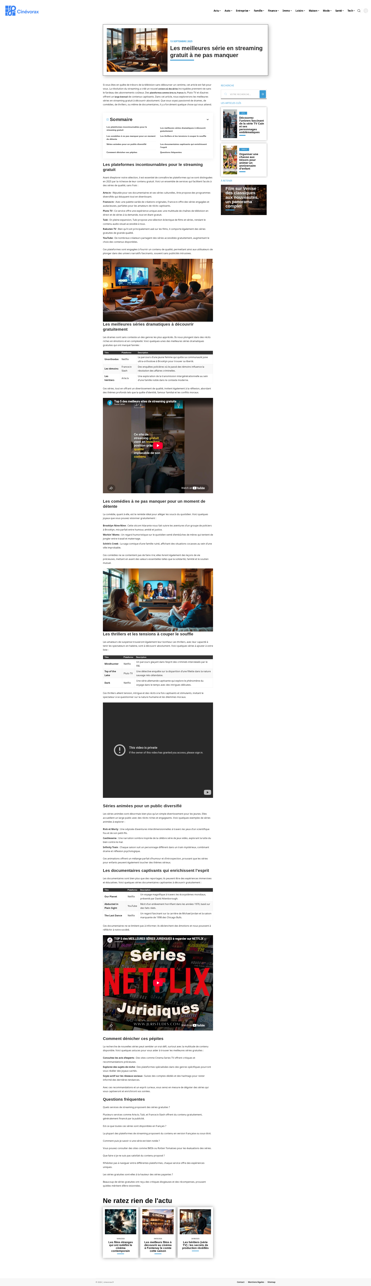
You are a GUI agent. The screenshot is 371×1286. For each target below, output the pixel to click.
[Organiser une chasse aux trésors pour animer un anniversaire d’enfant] (230, 160)
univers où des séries (168, 89)
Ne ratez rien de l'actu (137, 1200)
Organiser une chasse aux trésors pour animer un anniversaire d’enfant (248, 161)
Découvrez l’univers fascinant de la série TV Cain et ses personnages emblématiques (251, 125)
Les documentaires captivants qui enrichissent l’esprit (183, 145)
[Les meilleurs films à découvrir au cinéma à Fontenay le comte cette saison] (158, 1221)
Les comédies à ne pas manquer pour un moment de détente (131, 137)
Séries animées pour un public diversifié (126, 144)
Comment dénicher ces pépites (122, 152)
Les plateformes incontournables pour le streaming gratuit (127, 128)
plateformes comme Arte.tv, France (166, 92)
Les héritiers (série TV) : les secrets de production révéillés (195, 1245)
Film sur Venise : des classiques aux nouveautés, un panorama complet (242, 197)
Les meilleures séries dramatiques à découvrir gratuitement (183, 129)
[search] (359, 10)
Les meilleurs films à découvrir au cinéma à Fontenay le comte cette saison (158, 1246)
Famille (244, 149)
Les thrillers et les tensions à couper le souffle (183, 136)
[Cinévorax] (22, 10)
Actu (243, 113)
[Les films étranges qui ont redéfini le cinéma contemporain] (120, 1221)
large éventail (121, 96)
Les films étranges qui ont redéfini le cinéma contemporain (120, 1246)
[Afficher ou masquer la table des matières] (170, 119)
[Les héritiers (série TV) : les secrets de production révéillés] (195, 1221)
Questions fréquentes (171, 152)
